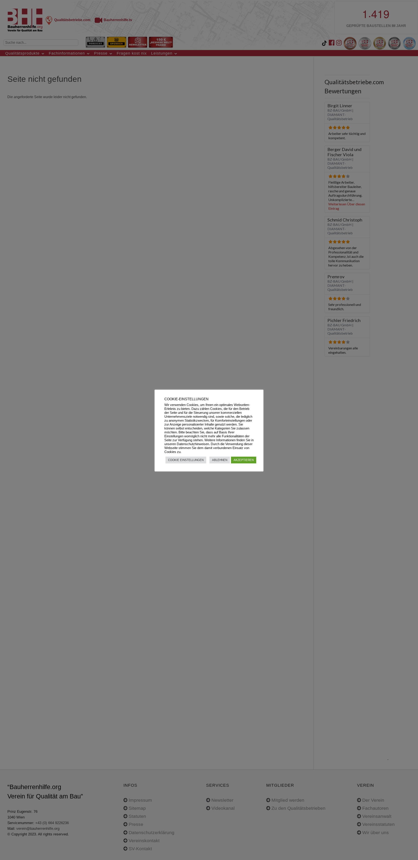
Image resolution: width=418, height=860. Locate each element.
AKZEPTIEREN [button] (244, 460)
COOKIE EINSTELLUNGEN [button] (186, 460)
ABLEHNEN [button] (219, 460)
